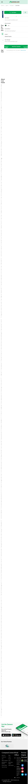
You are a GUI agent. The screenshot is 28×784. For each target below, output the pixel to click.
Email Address (8, 28)
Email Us (18, 777)
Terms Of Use (4, 767)
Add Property (10, 765)
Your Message (8, 39)
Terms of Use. (23, 50)
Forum (9, 758)
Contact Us (4, 757)
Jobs (2, 758)
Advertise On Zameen (4, 763)
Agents (7, 5)
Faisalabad (11, 5)
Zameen (2, 5)
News (9, 757)
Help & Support (5, 760)
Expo (9, 760)
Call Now (13, 12)
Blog (9, 755)
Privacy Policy (4, 765)
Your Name (7, 17)
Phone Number (8, 23)
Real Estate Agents (10, 763)
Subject (6, 34)
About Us (3, 755)
